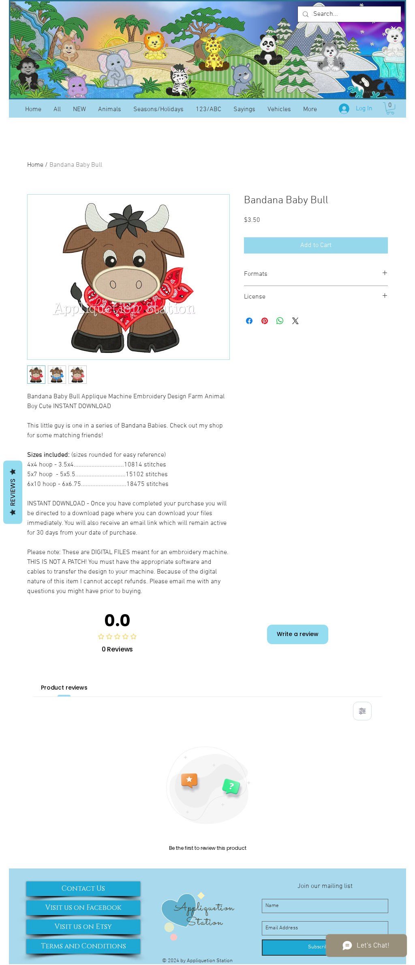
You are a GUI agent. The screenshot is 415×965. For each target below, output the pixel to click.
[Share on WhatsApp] (280, 321)
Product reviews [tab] (64, 687)
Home (35, 165)
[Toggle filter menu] (362, 711)
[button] (390, 108)
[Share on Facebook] (249, 321)
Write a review (298, 634)
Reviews (12, 492)
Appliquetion (204, 907)
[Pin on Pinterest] (265, 321)
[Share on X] (295, 321)
